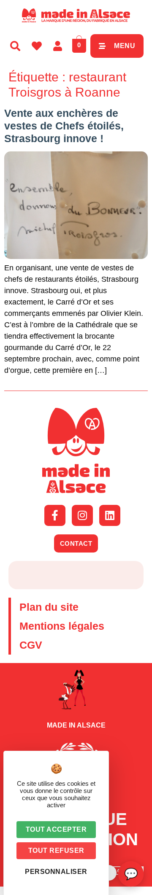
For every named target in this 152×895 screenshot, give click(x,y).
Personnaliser (56, 871)
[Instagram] (82, 515)
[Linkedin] (109, 515)
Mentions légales (61, 626)
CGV (30, 645)
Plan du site (49, 607)
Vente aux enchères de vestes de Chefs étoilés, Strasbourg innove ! (64, 125)
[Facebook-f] (54, 515)
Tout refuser (56, 850)
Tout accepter (56, 829)
